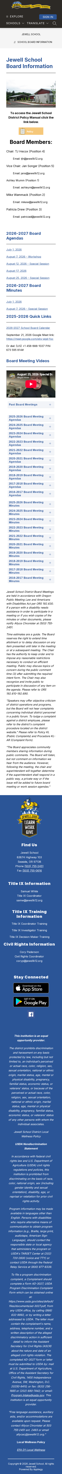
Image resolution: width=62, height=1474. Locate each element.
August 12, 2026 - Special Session (27, 263)
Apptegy (38, 1469)
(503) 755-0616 (32, 870)
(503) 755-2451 (33, 866)
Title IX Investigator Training (29, 930)
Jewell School (31, 34)
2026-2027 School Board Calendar (28, 327)
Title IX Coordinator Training (29, 923)
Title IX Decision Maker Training (29, 936)
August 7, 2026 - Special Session (27, 308)
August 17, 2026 (16, 270)
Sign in (48, 17)
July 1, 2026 (14, 249)
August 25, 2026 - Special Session (27, 278)
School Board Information (35, 42)
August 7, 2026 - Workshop (23, 256)
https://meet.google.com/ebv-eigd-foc (29, 339)
